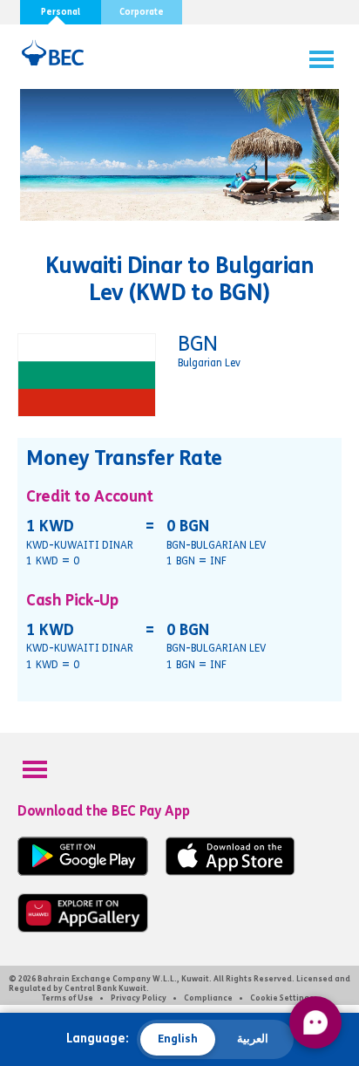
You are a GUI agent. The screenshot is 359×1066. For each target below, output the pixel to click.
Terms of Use (67, 998)
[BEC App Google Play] (82, 871)
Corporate (141, 12)
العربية (252, 1039)
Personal (60, 12)
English (178, 1039)
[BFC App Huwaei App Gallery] (82, 928)
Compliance (208, 998)
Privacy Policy (138, 998)
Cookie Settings (282, 998)
